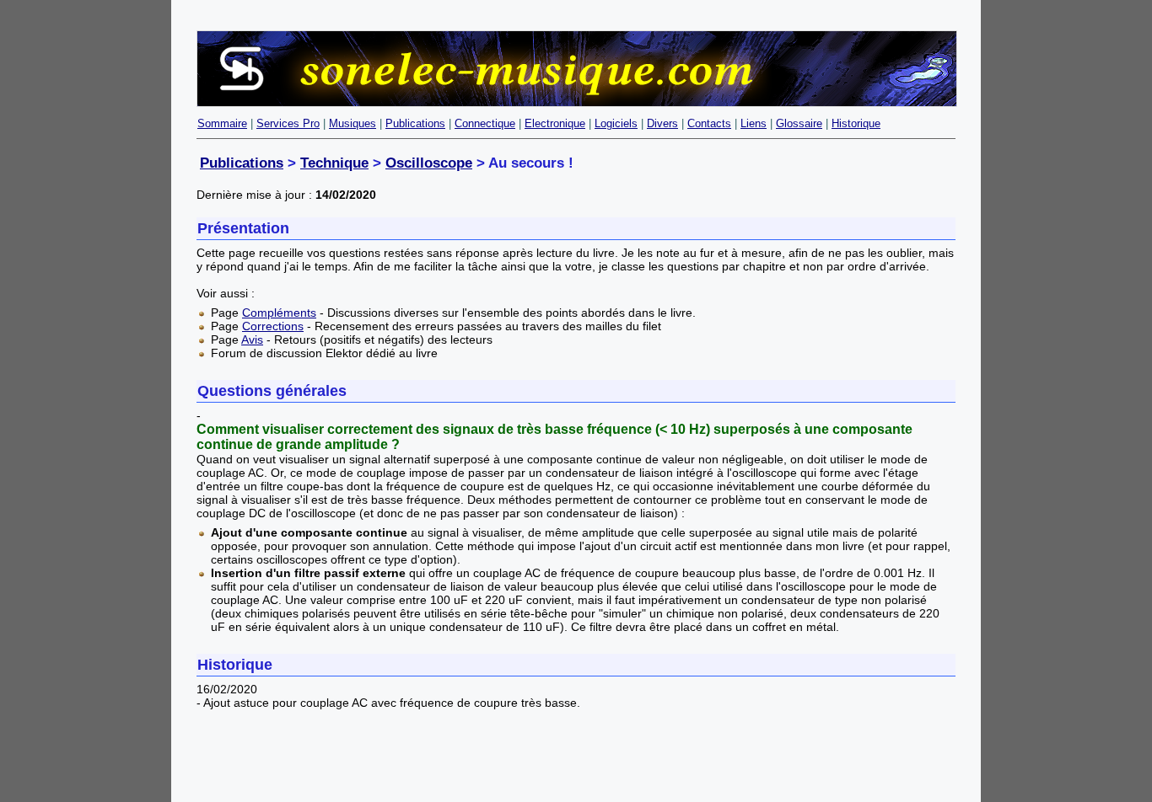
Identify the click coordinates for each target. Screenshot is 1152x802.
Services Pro (288, 123)
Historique (856, 123)
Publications (415, 123)
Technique (334, 163)
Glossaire (799, 123)
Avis (252, 339)
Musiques (352, 123)
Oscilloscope (428, 163)
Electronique (555, 123)
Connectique (485, 123)
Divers (662, 123)
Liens (753, 123)
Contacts (709, 123)
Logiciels (616, 123)
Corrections (273, 326)
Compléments (279, 312)
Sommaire (222, 123)
